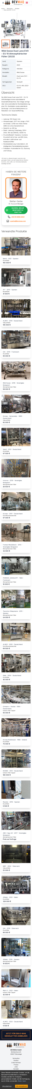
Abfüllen (17, 8)
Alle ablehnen (7, 1086)
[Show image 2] (15, 44)
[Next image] (29, 25)
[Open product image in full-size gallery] (16, 25)
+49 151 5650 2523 (17, 217)
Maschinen (10, 8)
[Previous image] (3, 25)
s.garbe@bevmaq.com (18, 221)
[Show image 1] (5, 44)
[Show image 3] (25, 44)
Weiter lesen (22, 1081)
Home (3, 8)
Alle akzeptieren (21, 1086)
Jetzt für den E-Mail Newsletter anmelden (16, 1034)
